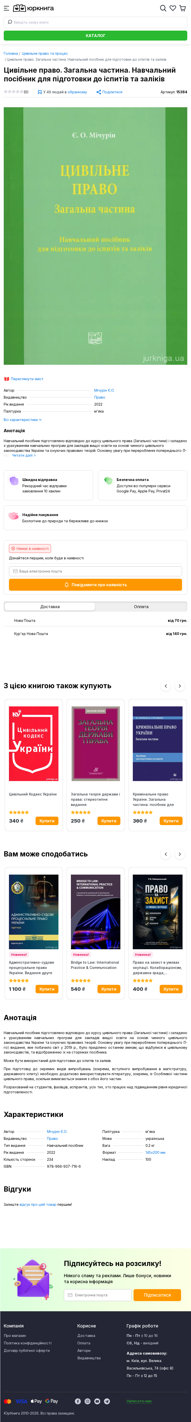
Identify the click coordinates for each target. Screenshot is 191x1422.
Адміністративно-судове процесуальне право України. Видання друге (31, 967)
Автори (84, 1350)
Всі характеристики (21, 420)
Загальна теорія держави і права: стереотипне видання (95, 799)
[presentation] (166, 686)
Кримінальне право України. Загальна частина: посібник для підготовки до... (153, 799)
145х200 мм (155, 1152)
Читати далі (23, 455)
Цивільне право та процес (44, 53)
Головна (11, 53)
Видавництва (89, 1358)
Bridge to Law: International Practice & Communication (95, 965)
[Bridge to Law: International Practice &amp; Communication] (95, 912)
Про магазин (15, 1335)
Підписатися (157, 1295)
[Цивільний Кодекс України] (33, 743)
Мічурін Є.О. (104, 390)
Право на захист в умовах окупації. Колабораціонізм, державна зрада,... (157, 967)
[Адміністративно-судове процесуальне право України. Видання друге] (33, 912)
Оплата (141, 606)
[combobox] (95, 22)
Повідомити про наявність (99, 584)
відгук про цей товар (38, 1204)
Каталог (95, 35)
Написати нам (139, 1401)
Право (99, 397)
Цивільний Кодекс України (33, 794)
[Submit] (9, 22)
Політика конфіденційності (27, 1343)
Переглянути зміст (27, 379)
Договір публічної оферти (27, 1350)
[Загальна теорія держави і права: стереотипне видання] (95, 743)
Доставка (50, 606)
